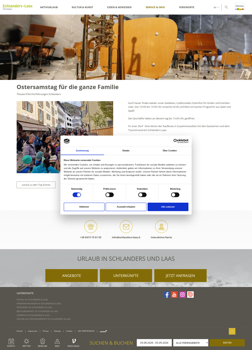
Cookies (69, 331)
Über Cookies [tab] (170, 150)
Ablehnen (84, 207)
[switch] (109, 194)
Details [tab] (126, 150)
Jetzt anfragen (180, 275)
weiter (227, 342)
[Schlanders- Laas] (17, 7)
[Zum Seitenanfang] (232, 331)
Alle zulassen (168, 207)
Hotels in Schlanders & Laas (32, 299)
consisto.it (103, 331)
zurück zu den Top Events (36, 184)
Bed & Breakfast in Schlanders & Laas (37, 311)
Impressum (32, 331)
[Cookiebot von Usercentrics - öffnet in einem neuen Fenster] (175, 141)
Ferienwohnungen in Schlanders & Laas (39, 303)
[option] (126, 47)
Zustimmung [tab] (82, 150)
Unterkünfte (126, 275)
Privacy (46, 331)
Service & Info (155, 7)
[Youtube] (174, 294)
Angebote (71, 275)
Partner (20, 331)
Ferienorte (186, 7)
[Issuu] (190, 294)
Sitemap (57, 331)
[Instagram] (182, 294)
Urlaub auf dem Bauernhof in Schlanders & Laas (44, 319)
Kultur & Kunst (82, 7)
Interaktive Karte (161, 237)
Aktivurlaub (49, 7)
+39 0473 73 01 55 (90, 237)
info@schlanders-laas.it (126, 237)
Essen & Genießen (119, 7)
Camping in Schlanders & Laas (33, 315)
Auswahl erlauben (126, 207)
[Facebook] (166, 294)
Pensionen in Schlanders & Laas (34, 307)
